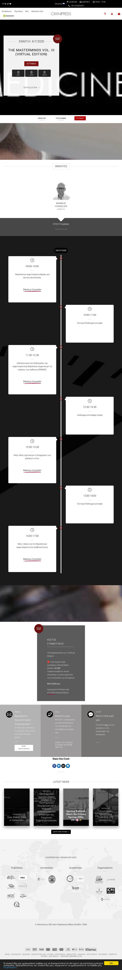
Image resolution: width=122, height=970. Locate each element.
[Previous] (3, 809)
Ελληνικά (58, 4)
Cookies (44, 956)
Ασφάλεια (81, 954)
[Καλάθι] (119, 13)
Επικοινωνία (60, 954)
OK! (111, 963)
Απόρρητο (112, 954)
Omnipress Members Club (71, 956)
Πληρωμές (102, 954)
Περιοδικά (18, 11)
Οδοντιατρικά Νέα (38, 954)
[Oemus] (23, 886)
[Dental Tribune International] (11, 877)
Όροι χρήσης (92, 954)
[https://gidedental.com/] (111, 879)
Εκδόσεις (26, 954)
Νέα (26, 11)
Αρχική (7, 954)
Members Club (37, 11)
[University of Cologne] (41, 879)
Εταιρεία (50, 954)
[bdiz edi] (99, 890)
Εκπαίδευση (6, 11)
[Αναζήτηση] (105, 13)
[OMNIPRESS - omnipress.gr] (61, 13)
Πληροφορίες (10, 967)
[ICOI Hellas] (111, 890)
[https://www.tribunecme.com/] (105, 899)
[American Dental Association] (99, 879)
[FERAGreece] (70, 879)
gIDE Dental (54, 956)
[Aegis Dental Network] (11, 895)
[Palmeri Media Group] (23, 895)
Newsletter (71, 954)
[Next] (119, 809)
